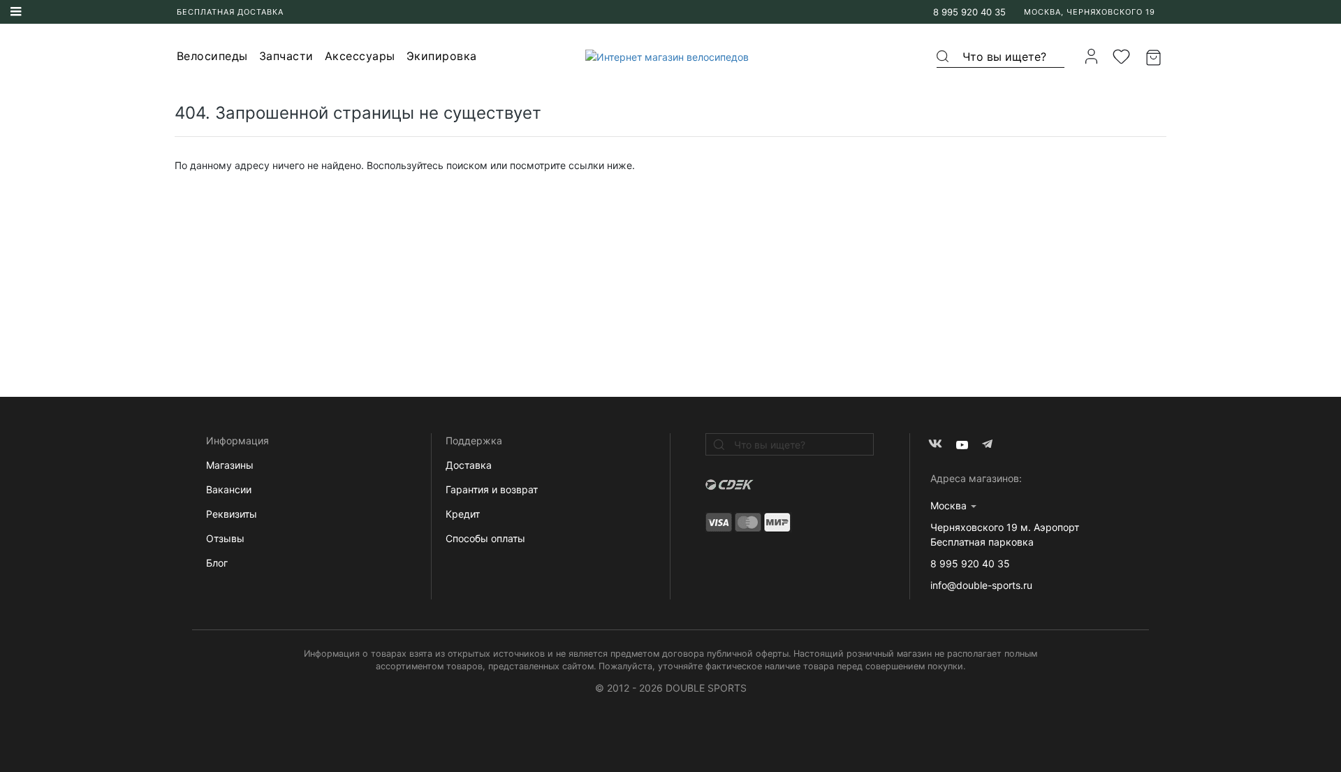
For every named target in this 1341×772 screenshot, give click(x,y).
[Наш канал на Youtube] (962, 444)
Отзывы (225, 538)
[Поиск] (943, 56)
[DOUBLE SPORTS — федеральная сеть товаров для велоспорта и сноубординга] (661, 56)
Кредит (463, 514)
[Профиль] (1091, 56)
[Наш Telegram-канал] (988, 444)
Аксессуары (360, 56)
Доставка (469, 465)
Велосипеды (212, 56)
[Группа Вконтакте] (935, 444)
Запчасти (286, 56)
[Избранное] (1121, 56)
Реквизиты (231, 514)
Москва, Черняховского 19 (1089, 12)
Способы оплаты (485, 538)
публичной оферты (748, 653)
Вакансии (228, 489)
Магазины (230, 465)
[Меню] (16, 12)
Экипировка (441, 56)
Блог (217, 563)
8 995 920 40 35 (969, 11)
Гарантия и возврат (492, 489)
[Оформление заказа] (1155, 56)
